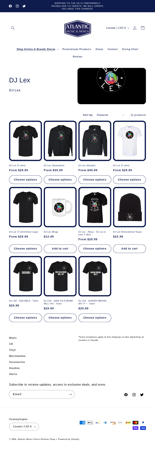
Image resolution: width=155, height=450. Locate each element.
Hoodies (14, 368)
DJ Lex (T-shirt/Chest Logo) (23, 232)
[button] (13, 28)
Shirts (13, 374)
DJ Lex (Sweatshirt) (54, 165)
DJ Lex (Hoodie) (87, 165)
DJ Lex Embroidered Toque (127, 232)
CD (11, 343)
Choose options (25, 179)
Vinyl (12, 350)
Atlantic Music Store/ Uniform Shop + (37, 439)
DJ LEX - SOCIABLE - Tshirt (23, 301)
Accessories (17, 362)
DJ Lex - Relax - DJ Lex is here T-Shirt (92, 233)
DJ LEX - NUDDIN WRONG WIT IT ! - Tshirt (92, 302)
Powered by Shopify (68, 439)
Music (13, 337)
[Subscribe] (70, 394)
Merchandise (17, 356)
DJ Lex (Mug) (51, 232)
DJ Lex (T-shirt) (17, 165)
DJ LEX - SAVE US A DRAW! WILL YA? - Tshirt (58, 302)
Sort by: (88, 115)
